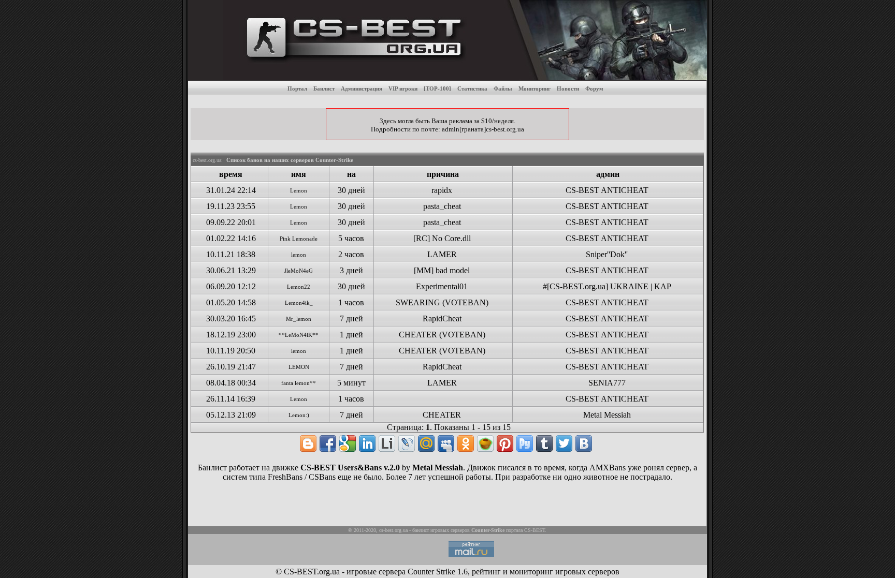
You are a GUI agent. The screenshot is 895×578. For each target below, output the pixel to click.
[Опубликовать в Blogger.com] (308, 443)
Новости (568, 88)
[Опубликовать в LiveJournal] (406, 443)
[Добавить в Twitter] (564, 443)
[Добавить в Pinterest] (505, 443)
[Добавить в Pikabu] (485, 443)
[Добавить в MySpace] (446, 443)
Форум (594, 88)
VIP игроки (402, 88)
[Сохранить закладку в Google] (347, 443)
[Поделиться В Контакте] (583, 443)
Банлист (324, 88)
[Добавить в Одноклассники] (465, 443)
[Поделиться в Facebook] (328, 443)
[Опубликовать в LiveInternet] (387, 443)
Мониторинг (534, 88)
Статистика (472, 88)
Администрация (361, 88)
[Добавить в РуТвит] (524, 443)
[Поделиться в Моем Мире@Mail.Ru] (426, 443)
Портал (297, 88)
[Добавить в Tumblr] (544, 443)
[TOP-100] (437, 88)
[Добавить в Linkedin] (367, 443)
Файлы (503, 88)
